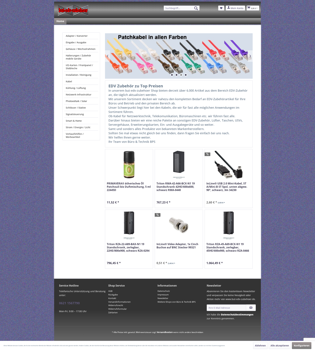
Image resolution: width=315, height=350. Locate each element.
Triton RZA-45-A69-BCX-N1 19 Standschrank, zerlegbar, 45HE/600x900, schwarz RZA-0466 (227, 247)
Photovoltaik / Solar (76, 101)
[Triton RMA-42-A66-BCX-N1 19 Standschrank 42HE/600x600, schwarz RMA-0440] (179, 165)
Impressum (163, 294)
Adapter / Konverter (77, 35)
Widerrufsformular (117, 308)
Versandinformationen (119, 301)
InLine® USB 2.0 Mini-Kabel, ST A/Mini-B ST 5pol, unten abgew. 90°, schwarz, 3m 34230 (226, 187)
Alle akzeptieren (280, 345)
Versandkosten (165, 332)
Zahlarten (113, 312)
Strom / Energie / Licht (78, 127)
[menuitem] (182, 8)
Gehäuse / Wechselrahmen (80, 48)
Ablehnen (260, 345)
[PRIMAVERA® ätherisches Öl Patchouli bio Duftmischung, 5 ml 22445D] (129, 165)
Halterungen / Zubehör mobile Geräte (78, 57)
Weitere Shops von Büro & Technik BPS (177, 301)
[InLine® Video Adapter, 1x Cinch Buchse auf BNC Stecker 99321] (179, 225)
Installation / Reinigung (78, 74)
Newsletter (163, 298)
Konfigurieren (301, 345)
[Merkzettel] (221, 8)
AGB (110, 291)
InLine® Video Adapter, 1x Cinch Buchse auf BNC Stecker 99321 (177, 245)
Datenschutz (164, 291)
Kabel (69, 81)
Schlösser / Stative (76, 107)
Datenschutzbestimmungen (237, 314)
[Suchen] (196, 8)
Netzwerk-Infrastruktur (78, 94)
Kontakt (112, 298)
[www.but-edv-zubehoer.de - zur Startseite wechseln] (73, 10)
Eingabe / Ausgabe (76, 42)
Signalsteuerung (75, 114)
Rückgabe (113, 294)
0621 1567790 (69, 303)
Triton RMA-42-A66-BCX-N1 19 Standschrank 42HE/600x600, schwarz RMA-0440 (176, 187)
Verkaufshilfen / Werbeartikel (75, 135)
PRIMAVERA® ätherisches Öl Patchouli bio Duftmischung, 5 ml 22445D (129, 187)
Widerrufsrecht (115, 305)
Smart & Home (74, 120)
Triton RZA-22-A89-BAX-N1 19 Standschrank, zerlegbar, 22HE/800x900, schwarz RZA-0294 (128, 247)
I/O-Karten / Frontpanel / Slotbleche (79, 67)
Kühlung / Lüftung (76, 88)
